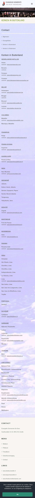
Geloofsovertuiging (8, 455)
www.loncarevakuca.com (14, 212)
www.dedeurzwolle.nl (9, 471)
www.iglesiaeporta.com (14, 75)
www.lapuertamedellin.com (15, 120)
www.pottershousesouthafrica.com (17, 395)
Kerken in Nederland (9, 48)
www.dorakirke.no (12, 236)
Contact (5, 459)
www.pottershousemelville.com (16, 400)
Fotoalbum (6, 452)
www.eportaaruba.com (14, 64)
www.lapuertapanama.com (15, 248)
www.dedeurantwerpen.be (15, 92)
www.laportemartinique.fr (14, 224)
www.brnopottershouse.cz (15, 356)
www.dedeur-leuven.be (14, 108)
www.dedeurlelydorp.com (14, 335)
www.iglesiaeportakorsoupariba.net (17, 80)
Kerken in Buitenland (13, 12)
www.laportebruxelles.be (14, 103)
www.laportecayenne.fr (14, 149)
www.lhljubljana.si (12, 316)
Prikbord (5, 448)
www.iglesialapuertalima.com (16, 281)
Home (3, 12)
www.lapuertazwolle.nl (9, 475)
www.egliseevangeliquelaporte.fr (17, 137)
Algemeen (6, 36)
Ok (17, 494)
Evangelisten (7, 40)
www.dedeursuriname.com (15, 340)
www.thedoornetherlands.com (12, 478)
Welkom (5, 444)
